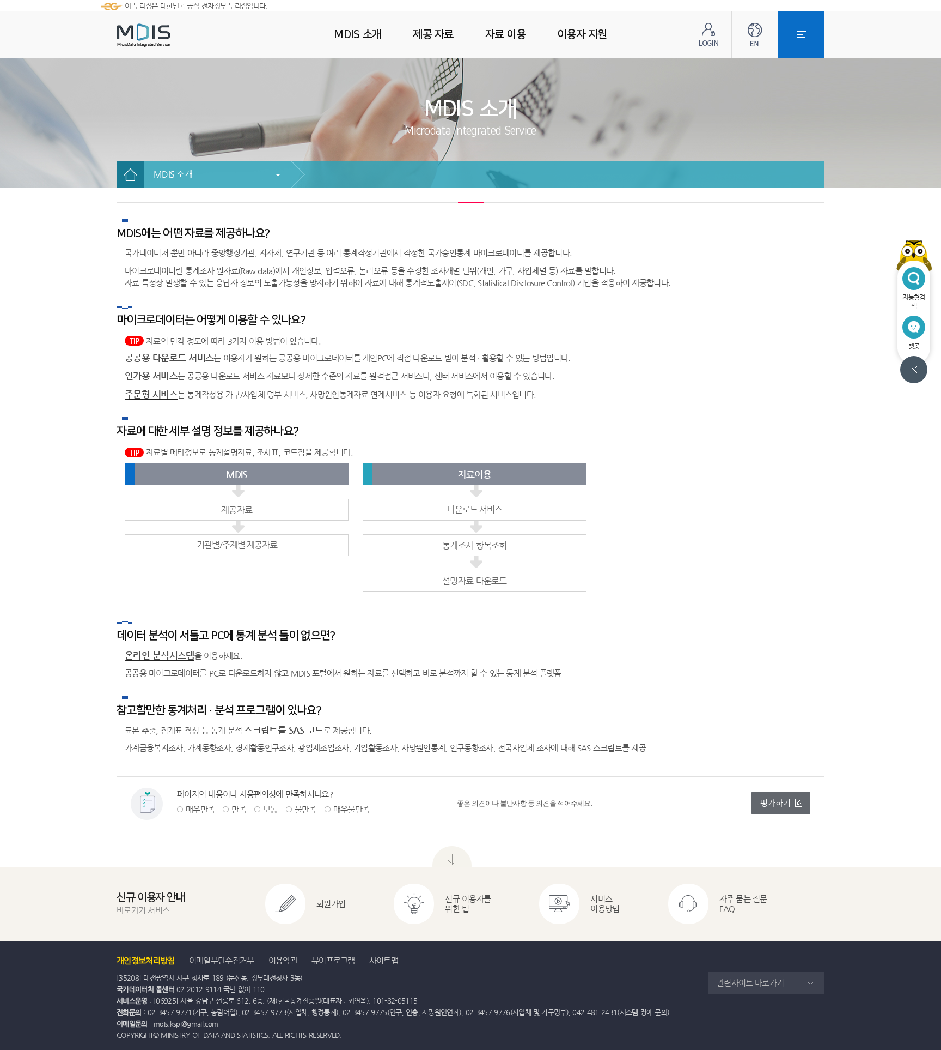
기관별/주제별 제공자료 (237, 545)
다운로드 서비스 (474, 509)
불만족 (305, 809)
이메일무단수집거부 (221, 960)
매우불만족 (351, 809)
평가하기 (775, 802)
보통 (270, 809)
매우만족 (200, 809)
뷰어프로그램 (333, 960)
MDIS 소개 (173, 174)
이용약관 (282, 960)
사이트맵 (383, 960)
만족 (238, 809)
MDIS (171, 35)
